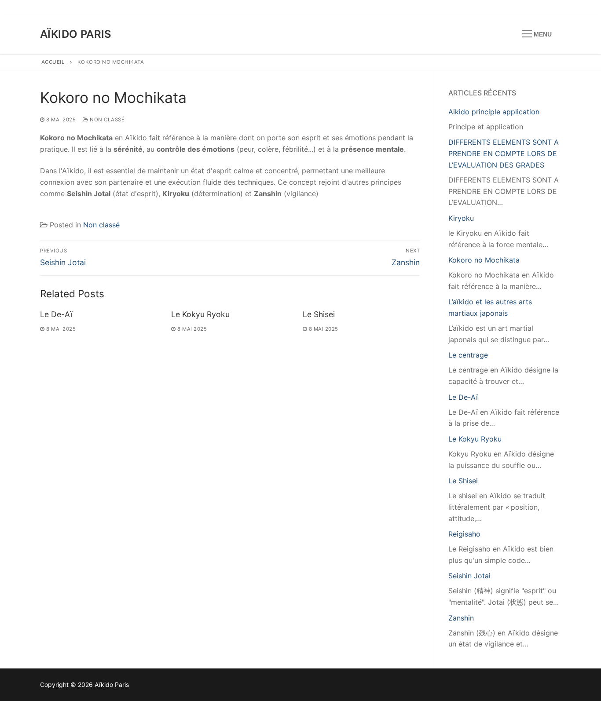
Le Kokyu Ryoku (200, 314)
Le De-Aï (56, 314)
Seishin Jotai (469, 575)
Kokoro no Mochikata (484, 260)
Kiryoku (461, 218)
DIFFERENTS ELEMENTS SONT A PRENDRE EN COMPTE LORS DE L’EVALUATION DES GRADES (503, 153)
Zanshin (461, 617)
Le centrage (468, 354)
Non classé (106, 120)
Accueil (53, 62)
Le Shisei (319, 314)
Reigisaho (464, 533)
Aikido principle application (493, 111)
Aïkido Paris (76, 34)
